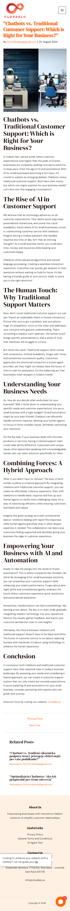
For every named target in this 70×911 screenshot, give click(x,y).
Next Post (34, 725)
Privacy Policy (35, 834)
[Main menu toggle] (62, 10)
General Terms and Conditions (35, 838)
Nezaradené (15, 764)
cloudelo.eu (54, 702)
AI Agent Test (35, 842)
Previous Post (35, 719)
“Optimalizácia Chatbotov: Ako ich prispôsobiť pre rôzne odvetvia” (33, 778)
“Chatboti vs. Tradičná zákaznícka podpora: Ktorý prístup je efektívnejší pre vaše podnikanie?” (35, 756)
